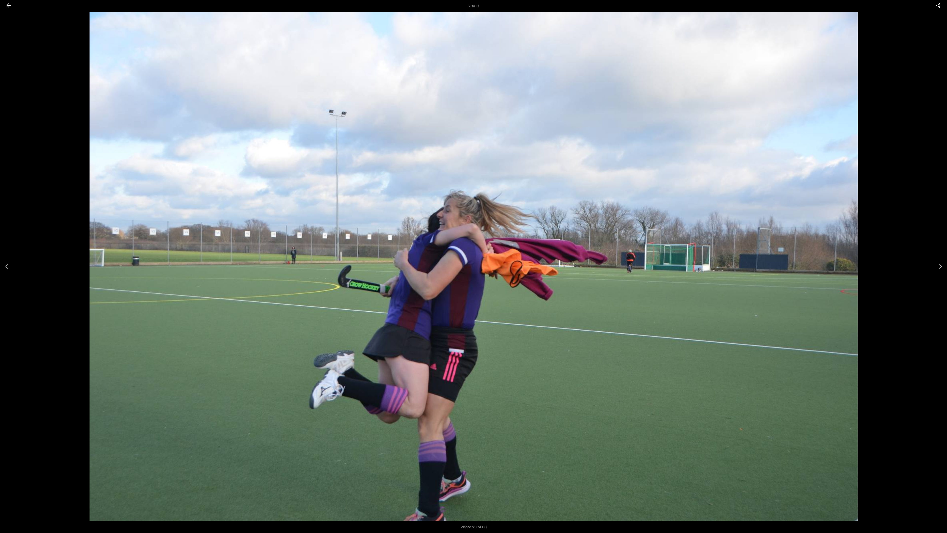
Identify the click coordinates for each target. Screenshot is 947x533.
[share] (938, 5)
